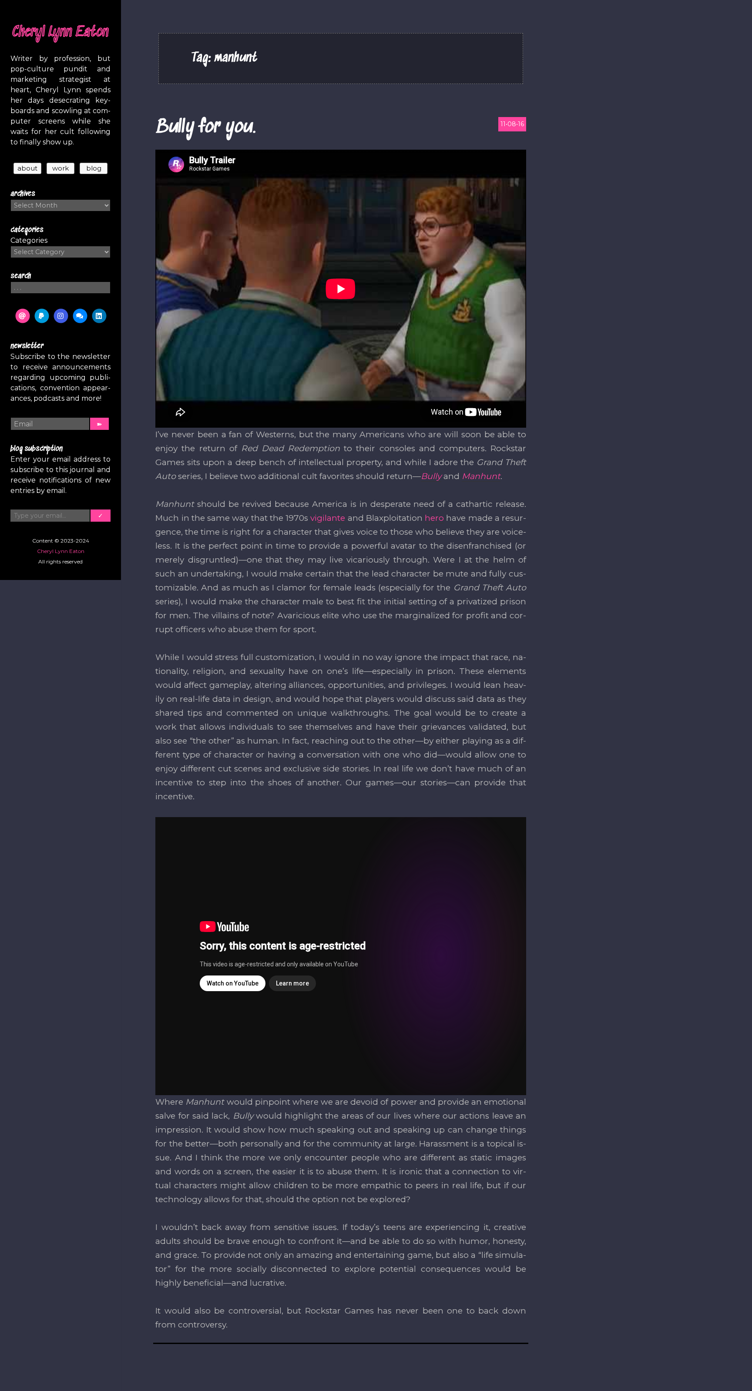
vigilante (327, 518)
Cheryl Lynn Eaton (60, 32)
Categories (28, 240)
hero (434, 518)
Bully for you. (205, 127)
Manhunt (481, 476)
